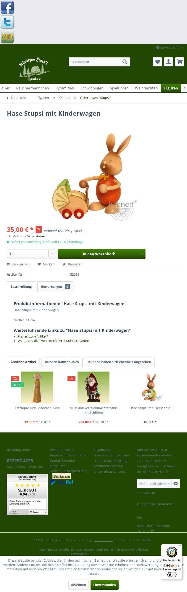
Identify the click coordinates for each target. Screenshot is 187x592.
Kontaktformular (62, 460)
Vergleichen (20, 264)
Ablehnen (78, 585)
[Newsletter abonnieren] (175, 483)
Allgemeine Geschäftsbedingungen (111, 452)
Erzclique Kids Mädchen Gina (37, 408)
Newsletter (58, 466)
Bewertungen (54, 286)
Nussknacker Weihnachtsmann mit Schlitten (93, 410)
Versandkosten (103, 540)
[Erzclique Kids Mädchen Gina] (37, 387)
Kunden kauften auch (62, 362)
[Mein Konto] (168, 61)
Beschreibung (21, 286)
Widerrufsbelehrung (109, 471)
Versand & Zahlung (108, 466)
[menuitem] (99, 61)
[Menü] (179, 547)
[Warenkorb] (179, 61)
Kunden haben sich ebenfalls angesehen (119, 362)
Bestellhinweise (62, 450)
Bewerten (75, 264)
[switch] (172, 574)
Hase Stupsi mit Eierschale (150, 408)
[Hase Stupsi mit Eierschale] (150, 387)
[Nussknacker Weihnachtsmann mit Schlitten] (93, 387)
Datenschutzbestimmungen (158, 498)
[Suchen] (125, 61)
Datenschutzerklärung (110, 460)
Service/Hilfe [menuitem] (169, 47)
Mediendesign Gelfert (102, 554)
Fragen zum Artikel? (32, 336)
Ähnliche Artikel (23, 362)
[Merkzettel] (157, 61)
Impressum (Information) (69, 455)
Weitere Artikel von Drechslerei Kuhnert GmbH (53, 340)
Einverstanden (104, 585)
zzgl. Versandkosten (33, 236)
